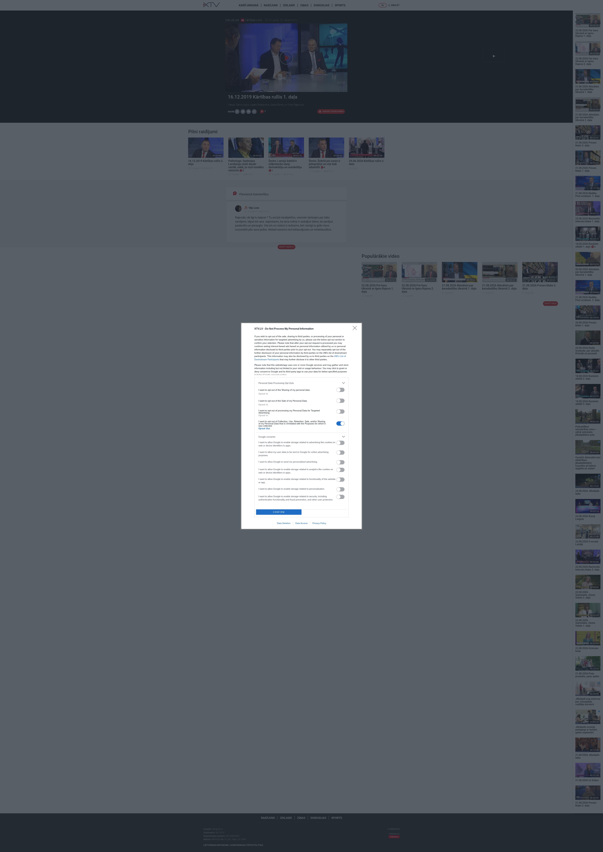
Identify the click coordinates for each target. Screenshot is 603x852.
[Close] (356, 329)
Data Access (301, 523)
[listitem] (301, 383)
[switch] (340, 390)
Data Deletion (284, 523)
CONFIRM (279, 512)
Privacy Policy (319, 523)
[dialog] (301, 426)
